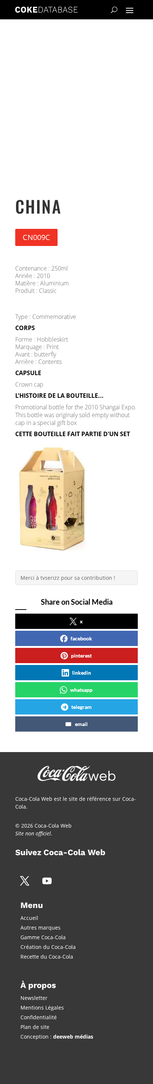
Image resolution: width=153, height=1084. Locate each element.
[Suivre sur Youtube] (47, 881)
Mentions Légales (42, 1007)
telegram (81, 707)
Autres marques (40, 927)
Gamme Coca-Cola (43, 937)
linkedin (81, 672)
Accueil (29, 917)
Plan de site (34, 1026)
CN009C (36, 237)
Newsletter (34, 997)
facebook (81, 638)
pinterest (81, 655)
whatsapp (81, 690)
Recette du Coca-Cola (46, 956)
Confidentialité (38, 1017)
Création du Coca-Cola (48, 946)
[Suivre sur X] (24, 881)
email (81, 724)
